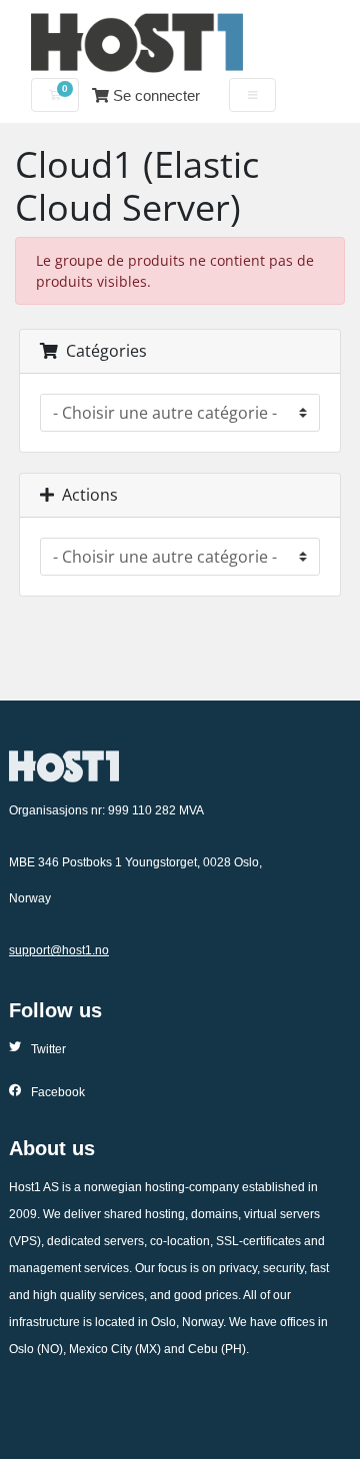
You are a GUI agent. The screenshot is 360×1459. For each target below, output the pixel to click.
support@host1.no (59, 950)
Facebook (58, 1092)
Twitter (48, 1049)
